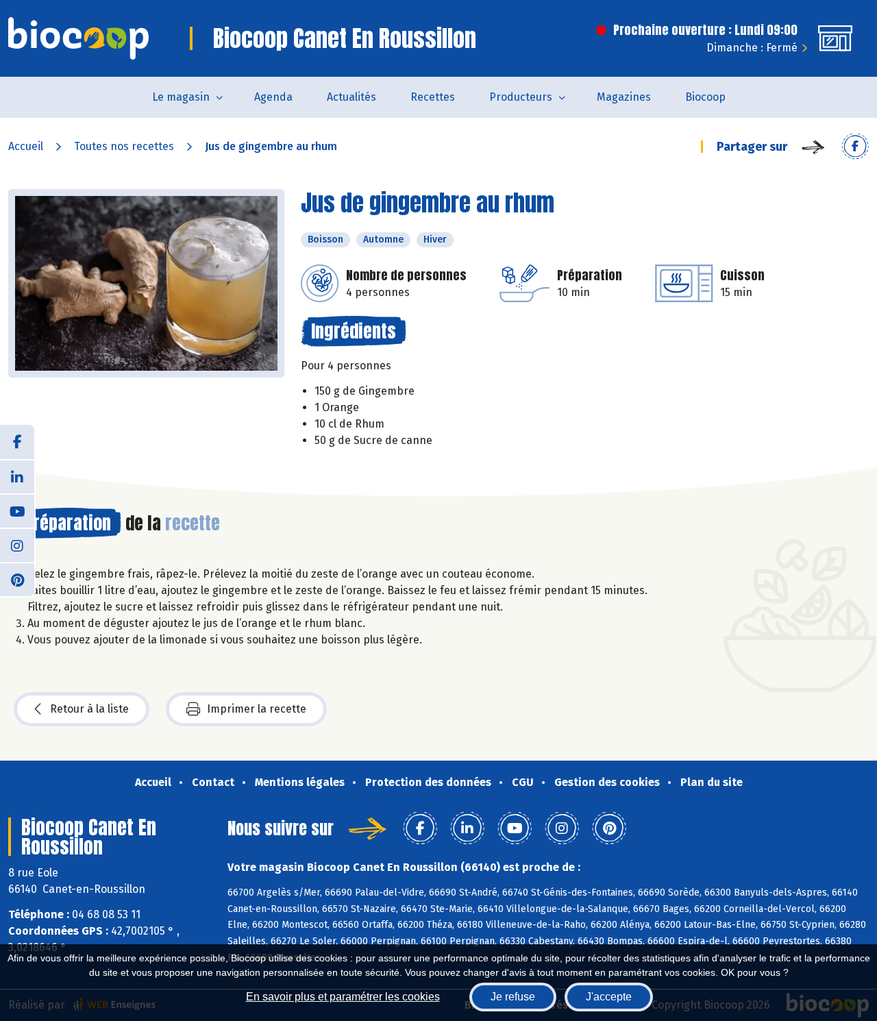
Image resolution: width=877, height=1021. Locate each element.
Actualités (351, 96)
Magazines (624, 96)
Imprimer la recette (256, 708)
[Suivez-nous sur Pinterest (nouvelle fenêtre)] (17, 579)
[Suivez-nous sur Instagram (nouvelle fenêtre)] (17, 545)
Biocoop (705, 96)
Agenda (273, 96)
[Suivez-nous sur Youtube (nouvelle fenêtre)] (17, 510)
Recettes (432, 96)
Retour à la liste (89, 708)
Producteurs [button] (520, 96)
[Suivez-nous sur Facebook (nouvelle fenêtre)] (17, 442)
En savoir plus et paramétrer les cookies (343, 996)
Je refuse (513, 996)
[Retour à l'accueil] (78, 38)
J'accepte (609, 996)
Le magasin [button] (181, 96)
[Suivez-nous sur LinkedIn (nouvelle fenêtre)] (17, 476)
